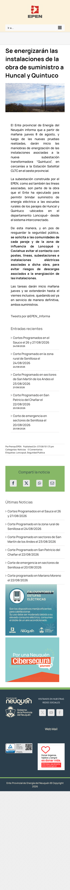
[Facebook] (13, 483)
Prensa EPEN (15, 446)
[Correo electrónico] (52, 483)
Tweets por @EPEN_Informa (30, 316)
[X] (26, 483)
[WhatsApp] (39, 483)
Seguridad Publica (36, 452)
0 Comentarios (35, 449)
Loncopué (21, 452)
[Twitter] (42, 712)
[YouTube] (51, 712)
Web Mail (51, 729)
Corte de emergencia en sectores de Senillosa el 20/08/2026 (30, 420)
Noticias (22, 449)
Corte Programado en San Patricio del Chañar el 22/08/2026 (31, 399)
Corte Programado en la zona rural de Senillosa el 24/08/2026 (33, 358)
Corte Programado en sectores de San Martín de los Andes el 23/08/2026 (34, 379)
